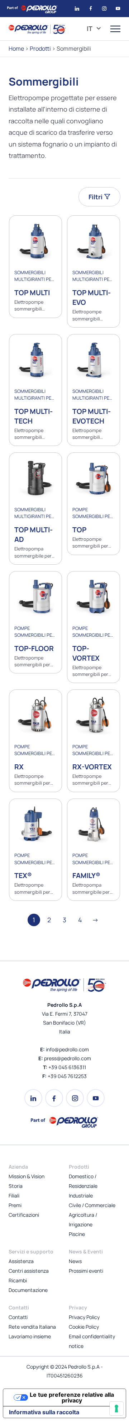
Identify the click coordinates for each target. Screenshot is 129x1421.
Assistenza (21, 1261)
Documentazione (28, 1290)
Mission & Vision (26, 1176)
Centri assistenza (29, 1270)
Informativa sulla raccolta (44, 1412)
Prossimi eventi (86, 1270)
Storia (16, 1186)
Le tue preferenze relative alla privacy (72, 1397)
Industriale (81, 1195)
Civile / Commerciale (92, 1205)
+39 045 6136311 (67, 1067)
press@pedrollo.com (67, 1058)
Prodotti (40, 48)
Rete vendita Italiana (32, 1326)
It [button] (90, 28)
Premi (15, 1205)
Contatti (18, 1317)
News (75, 1261)
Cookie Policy (84, 1326)
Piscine (77, 1234)
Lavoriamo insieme (30, 1336)
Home (16, 48)
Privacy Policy (84, 1317)
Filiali (14, 1195)
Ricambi (18, 1280)
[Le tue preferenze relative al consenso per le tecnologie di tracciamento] (116, 1408)
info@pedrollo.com (67, 1049)
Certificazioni (24, 1214)
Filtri (96, 197)
